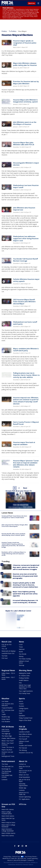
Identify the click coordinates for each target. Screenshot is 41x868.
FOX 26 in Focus (24, 737)
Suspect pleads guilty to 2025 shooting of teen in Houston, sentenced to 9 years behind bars (25, 585)
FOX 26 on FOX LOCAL (6, 645)
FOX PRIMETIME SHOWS (7, 776)
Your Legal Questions (26, 691)
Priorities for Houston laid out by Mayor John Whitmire (26, 82)
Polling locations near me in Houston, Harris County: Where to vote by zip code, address (26, 375)
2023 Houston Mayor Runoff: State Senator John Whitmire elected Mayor (24, 302)
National (21, 649)
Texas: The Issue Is (8, 747)
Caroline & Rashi (24, 732)
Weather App (6, 717)
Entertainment (8, 761)
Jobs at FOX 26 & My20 (24, 780)
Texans (21, 704)
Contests (4, 779)
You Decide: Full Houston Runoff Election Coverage (25, 260)
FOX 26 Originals (23, 727)
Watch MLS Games (8, 836)
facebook (14, 846)
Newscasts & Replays (9, 651)
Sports (22, 698)
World (21, 652)
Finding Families (24, 678)
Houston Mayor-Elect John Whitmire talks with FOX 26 (23, 143)
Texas (21, 647)
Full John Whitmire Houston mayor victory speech (26, 280)
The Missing (23, 750)
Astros (21, 701)
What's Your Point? (8, 741)
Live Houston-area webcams (8, 704)
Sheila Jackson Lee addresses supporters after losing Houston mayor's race (26, 238)
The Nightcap (6, 734)
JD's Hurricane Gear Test (8, 711)
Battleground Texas (8, 756)
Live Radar (5, 701)
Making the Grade (24, 673)
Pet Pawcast (23, 748)
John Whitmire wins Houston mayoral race (24, 209)
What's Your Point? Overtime (8, 744)
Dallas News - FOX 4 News (8, 674)
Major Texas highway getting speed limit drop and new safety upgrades (25, 594)
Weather (5, 698)
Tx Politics (12, 31)
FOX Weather (6, 721)
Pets (20, 683)
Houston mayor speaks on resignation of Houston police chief (24, 43)
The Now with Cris (7, 766)
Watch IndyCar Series (8, 822)
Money (21, 656)
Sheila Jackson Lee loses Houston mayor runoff (26, 186)
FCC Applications (24, 799)
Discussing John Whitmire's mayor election (26, 164)
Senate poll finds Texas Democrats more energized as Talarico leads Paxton (14, 516)
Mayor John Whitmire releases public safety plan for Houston (25, 64)
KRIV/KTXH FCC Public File (24, 793)
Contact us (22, 764)
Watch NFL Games (8, 809)
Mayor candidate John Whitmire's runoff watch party (26, 350)
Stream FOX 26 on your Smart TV (19, 491)
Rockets (21, 706)
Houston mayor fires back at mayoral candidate (24, 443)
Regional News (8, 670)
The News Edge (7, 736)
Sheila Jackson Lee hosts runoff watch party (25, 323)
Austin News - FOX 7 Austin (8, 678)
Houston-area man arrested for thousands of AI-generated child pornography (25, 576)
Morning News (25, 670)
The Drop (5, 764)
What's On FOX (24, 775)
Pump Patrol (6, 719)
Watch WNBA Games (8, 833)
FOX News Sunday (25, 659)
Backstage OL (6, 769)
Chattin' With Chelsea (8, 738)
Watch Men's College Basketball (8, 826)
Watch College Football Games (7, 813)
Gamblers (22, 716)
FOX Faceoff (23, 739)
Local (20, 644)
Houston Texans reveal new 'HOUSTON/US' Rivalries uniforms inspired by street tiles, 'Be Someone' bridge (13, 545)
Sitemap (21, 665)
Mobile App (22, 788)
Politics (4, 31)
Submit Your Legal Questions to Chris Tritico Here (25, 687)
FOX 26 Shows (8, 726)
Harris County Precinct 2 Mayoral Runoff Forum (26, 423)
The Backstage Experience (6, 772)
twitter (18, 846)
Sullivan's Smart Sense (24, 662)
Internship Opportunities (23, 784)
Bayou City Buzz (7, 750)
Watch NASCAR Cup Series (8, 819)
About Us (23, 761)
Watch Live (31, 3)
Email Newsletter (24, 777)
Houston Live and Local (7, 753)
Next (25, 488)
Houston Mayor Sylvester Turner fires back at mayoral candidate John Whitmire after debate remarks (26, 464)
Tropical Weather (7, 708)
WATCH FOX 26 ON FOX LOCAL (25, 771)
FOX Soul (4, 658)
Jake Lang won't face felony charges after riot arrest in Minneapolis (15, 525)
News (21, 641)
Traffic (4, 714)
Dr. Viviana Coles (24, 676)
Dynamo (21, 711)
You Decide (22, 654)
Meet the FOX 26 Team (24, 767)
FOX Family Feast (24, 693)
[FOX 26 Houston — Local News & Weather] (7, 3)
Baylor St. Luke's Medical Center (18, 611)
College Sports (23, 708)
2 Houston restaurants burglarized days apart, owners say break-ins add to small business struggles (26, 567)
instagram (22, 846)
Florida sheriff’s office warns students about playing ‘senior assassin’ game (13, 534)
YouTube (4, 656)
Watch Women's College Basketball (7, 830)
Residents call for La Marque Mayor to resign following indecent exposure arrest (14, 553)
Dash (20, 713)
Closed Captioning (25, 797)
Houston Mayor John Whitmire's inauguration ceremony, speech (25, 101)
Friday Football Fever (25, 718)
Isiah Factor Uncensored (5, 730)
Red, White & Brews (25, 734)
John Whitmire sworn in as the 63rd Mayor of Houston (24, 123)
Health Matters (24, 680)
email (26, 846)
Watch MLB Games (8, 816)
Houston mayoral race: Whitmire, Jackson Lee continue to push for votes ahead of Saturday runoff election (26, 401)
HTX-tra (22, 804)
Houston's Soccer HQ (26, 753)
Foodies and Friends (25, 745)
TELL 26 (4, 649)
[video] (7, 42)
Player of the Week (25, 720)
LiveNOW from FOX (8, 653)
